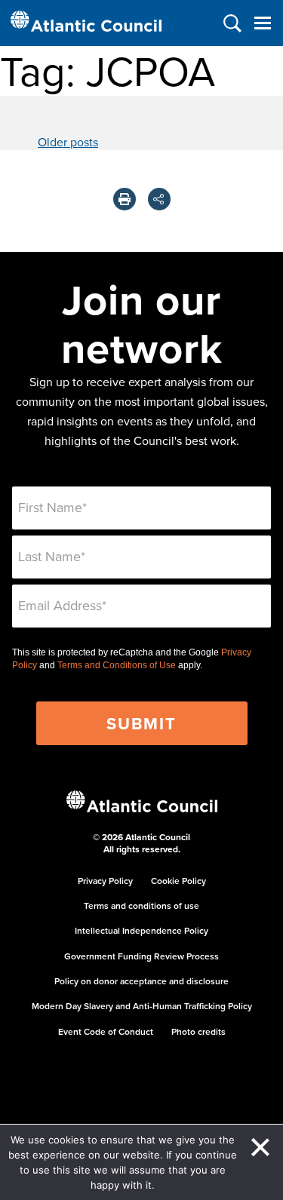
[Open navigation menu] (262, 23)
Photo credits (198, 1031)
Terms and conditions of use (141, 905)
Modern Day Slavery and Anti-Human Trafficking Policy (142, 1005)
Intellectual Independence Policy (141, 930)
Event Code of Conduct (105, 1031)
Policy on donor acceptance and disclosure (141, 980)
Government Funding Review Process (141, 956)
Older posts (68, 142)
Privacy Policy (105, 880)
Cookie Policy (178, 880)
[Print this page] (124, 199)
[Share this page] (159, 199)
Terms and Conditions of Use (116, 665)
